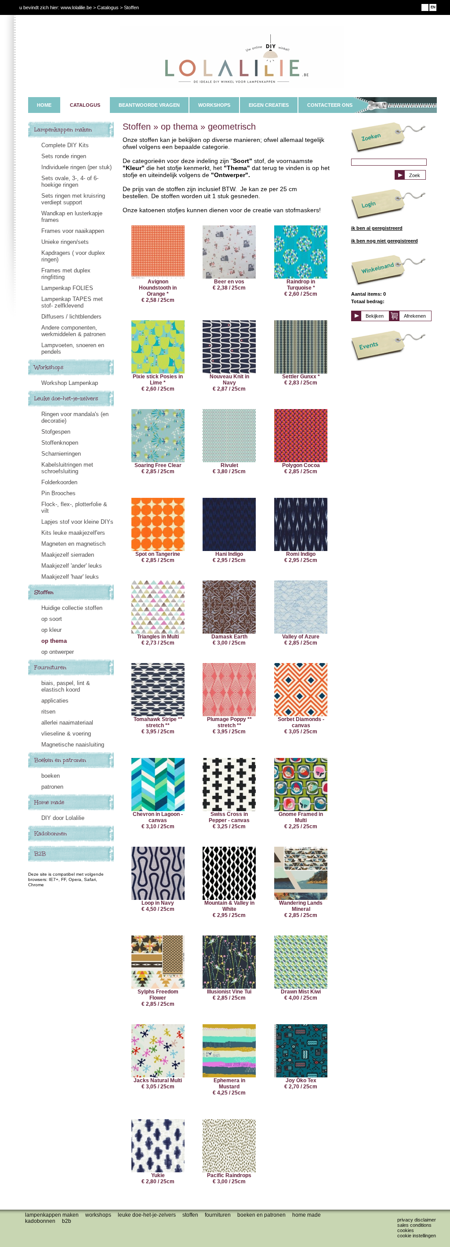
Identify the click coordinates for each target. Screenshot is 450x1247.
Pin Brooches (58, 493)
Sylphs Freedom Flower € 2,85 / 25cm (158, 998)
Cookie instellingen (416, 1235)
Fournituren (50, 667)
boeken (50, 775)
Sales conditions (414, 1225)
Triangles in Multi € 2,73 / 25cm (158, 640)
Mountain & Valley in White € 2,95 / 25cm (229, 909)
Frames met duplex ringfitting (66, 273)
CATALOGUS (85, 105)
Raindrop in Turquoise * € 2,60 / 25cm (300, 288)
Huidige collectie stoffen (71, 608)
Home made (49, 802)
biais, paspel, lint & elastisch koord (65, 686)
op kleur (51, 630)
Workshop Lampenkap (69, 383)
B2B (40, 853)
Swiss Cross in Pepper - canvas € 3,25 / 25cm (229, 820)
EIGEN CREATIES (269, 105)
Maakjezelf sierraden (67, 554)
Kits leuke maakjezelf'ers (73, 532)
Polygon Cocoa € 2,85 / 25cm (301, 468)
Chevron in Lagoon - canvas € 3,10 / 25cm (158, 820)
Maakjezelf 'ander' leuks (71, 565)
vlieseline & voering (66, 733)
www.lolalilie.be (76, 7)
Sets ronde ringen (63, 156)
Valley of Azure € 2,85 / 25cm (300, 640)
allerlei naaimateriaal (67, 722)
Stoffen (44, 592)
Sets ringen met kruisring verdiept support (73, 199)
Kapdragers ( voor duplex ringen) (73, 256)
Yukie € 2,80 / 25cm (158, 1178)
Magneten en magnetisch (73, 543)
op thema (54, 641)
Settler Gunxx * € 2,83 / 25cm (301, 379)
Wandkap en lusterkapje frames (71, 216)
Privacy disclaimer (416, 1219)
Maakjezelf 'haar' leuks (70, 576)
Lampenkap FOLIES (67, 288)
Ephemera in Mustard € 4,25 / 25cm (229, 1086)
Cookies (405, 1230)
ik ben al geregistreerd (377, 228)
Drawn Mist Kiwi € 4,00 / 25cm (301, 995)
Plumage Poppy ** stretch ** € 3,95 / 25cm (229, 725)
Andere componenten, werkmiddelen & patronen (73, 330)
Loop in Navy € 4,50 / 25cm (158, 906)
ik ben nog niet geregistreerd (384, 240)
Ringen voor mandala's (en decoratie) (75, 417)
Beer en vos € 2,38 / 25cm (229, 285)
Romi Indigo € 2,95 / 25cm (300, 557)
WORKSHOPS (214, 105)
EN (433, 7)
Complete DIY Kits (65, 145)
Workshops (48, 367)
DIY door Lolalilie (62, 818)
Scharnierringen (61, 453)
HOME (44, 105)
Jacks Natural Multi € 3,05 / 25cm (158, 1083)
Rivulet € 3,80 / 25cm (229, 468)
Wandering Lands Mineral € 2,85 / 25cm (301, 909)
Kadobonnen (50, 833)
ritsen (48, 711)
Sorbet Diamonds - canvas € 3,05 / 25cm (301, 725)
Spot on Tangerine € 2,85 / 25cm (157, 557)
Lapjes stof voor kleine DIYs (77, 521)
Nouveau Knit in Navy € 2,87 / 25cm (229, 382)
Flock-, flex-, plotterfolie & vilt (74, 507)
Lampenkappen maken (63, 129)
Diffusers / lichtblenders (71, 316)
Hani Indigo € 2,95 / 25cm (229, 557)
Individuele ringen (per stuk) (76, 167)
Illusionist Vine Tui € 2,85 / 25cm (229, 995)
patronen (52, 786)
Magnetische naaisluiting (72, 744)
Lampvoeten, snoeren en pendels (72, 348)
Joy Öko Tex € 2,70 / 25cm (300, 1083)
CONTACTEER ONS (329, 105)
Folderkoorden (59, 482)
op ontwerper (57, 652)
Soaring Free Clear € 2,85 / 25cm (157, 468)
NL (425, 7)
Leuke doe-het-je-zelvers (66, 398)
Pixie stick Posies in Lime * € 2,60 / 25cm (158, 382)
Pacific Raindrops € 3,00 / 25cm (229, 1178)
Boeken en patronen (60, 760)
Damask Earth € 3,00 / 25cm (229, 640)
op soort (51, 619)
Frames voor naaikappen (72, 231)
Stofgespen (55, 431)
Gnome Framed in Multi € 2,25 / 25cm (301, 820)
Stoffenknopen (59, 442)
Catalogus (108, 7)
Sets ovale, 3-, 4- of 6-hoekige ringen (69, 181)
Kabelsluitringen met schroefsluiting (67, 468)
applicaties (55, 700)
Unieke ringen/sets (65, 242)
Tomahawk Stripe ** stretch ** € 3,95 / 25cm (158, 725)
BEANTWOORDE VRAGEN (149, 105)
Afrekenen (415, 316)
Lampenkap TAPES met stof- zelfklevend (72, 302)
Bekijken (375, 316)
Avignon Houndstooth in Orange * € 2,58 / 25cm (158, 291)
